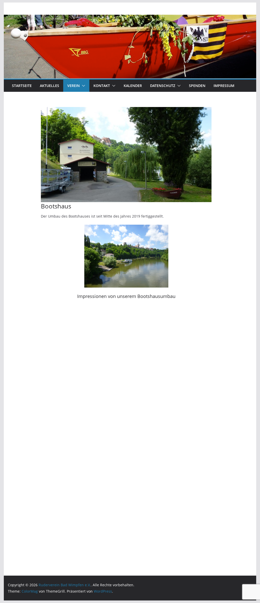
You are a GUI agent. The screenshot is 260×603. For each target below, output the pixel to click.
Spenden (197, 85)
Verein (73, 85)
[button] (82, 85)
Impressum (224, 85)
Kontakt (101, 85)
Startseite (22, 85)
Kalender (133, 85)
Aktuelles (49, 85)
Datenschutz (162, 85)
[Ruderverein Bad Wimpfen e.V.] (130, 18)
